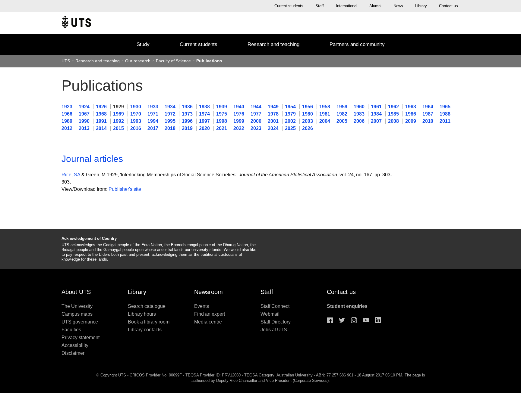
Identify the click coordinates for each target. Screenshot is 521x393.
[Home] (76, 23)
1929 (119, 106)
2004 (325, 121)
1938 (205, 106)
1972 (171, 113)
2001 (274, 121)
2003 (308, 121)
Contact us (448, 6)
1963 (411, 106)
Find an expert (209, 314)
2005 (342, 121)
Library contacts (145, 329)
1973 (188, 113)
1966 (68, 113)
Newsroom (208, 292)
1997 (205, 121)
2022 (239, 128)
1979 (291, 113)
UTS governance (80, 321)
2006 (360, 121)
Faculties (71, 329)
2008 (394, 121)
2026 (307, 128)
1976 (239, 113)
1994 (153, 121)
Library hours (142, 314)
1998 (222, 121)
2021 (222, 128)
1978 (274, 113)
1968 (102, 113)
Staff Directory (275, 321)
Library (421, 6)
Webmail (269, 314)
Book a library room (148, 321)
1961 (377, 106)
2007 (377, 121)
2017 (153, 128)
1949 (274, 106)
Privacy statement (80, 337)
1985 (394, 113)
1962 (394, 106)
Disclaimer (73, 353)
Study (143, 44)
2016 (136, 128)
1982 (342, 113)
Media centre (208, 321)
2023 (257, 128)
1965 (445, 106)
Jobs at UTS (273, 329)
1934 (171, 106)
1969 (119, 113)
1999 (239, 121)
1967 (85, 113)
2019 (188, 128)
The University (77, 306)
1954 (291, 106)
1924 (85, 106)
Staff (319, 6)
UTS (66, 60)
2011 (445, 121)
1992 (119, 121)
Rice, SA (71, 174)
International (346, 6)
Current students (288, 6)
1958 (325, 106)
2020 (205, 128)
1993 (136, 121)
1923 (68, 106)
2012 (68, 128)
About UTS (76, 292)
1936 (188, 106)
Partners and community (357, 44)
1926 (102, 106)
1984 (377, 113)
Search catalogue (147, 306)
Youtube (366, 320)
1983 (360, 113)
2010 (428, 121)
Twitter (342, 320)
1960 (360, 106)
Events (201, 306)
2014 (102, 128)
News (398, 6)
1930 (136, 106)
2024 (274, 128)
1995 (171, 121)
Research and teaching (273, 44)
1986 (411, 113)
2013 (85, 128)
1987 (428, 113)
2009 (411, 121)
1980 (308, 113)
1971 (153, 113)
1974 (205, 113)
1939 (222, 106)
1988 (445, 113)
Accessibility (75, 345)
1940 (239, 106)
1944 (257, 106)
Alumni (375, 6)
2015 (119, 128)
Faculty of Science (174, 60)
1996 (188, 121)
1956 (308, 106)
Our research (137, 60)
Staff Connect (274, 306)
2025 (291, 128)
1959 (342, 106)
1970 (136, 113)
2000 (257, 121)
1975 (222, 113)
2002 (291, 121)
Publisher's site (125, 189)
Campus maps (77, 314)
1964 (428, 106)
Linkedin (378, 320)
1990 (85, 121)
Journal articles (92, 159)
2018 (171, 128)
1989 (68, 121)
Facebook (330, 320)
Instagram (354, 320)
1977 (257, 113)
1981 (325, 113)
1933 (153, 106)
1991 (102, 121)
